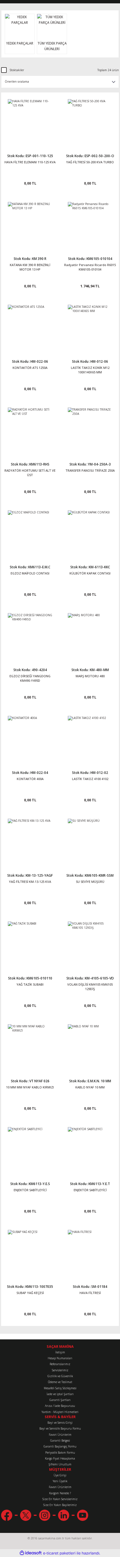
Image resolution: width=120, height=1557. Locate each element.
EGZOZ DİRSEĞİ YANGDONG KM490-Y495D (30, 678)
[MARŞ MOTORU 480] (90, 635)
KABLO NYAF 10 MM (90, 1087)
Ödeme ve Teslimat (60, 1382)
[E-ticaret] (59, 1553)
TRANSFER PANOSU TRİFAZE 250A (90, 470)
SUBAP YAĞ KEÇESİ (30, 1293)
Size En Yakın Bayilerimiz (60, 1505)
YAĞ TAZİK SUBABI (30, 984)
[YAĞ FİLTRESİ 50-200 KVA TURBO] (90, 121)
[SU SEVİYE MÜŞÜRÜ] (90, 841)
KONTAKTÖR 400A (30, 779)
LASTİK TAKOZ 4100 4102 (90, 779)
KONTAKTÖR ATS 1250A (30, 368)
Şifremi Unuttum (60, 1464)
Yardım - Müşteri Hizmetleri (60, 1412)
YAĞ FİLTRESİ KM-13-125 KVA (30, 881)
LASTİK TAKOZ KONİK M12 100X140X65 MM (90, 370)
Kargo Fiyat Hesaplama (60, 1458)
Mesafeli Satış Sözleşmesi (60, 1388)
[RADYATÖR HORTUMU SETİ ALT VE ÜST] (30, 430)
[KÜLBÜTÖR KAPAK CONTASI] (90, 533)
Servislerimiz (60, 1370)
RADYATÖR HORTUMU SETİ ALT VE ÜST (30, 472)
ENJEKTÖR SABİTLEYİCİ (30, 1190)
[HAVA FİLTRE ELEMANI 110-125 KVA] (30, 121)
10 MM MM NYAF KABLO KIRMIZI (30, 1087)
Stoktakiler (16, 70)
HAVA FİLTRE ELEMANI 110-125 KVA (30, 162)
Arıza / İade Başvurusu (60, 1406)
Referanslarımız (60, 1364)
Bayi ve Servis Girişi (60, 1423)
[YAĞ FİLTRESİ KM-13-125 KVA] (30, 841)
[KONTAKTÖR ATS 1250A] (30, 327)
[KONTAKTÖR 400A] (30, 738)
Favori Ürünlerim (60, 1435)
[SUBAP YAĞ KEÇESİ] (30, 1252)
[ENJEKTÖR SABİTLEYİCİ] (30, 1149)
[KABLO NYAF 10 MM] (90, 1047)
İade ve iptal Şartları (60, 1394)
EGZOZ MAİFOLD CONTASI (30, 573)
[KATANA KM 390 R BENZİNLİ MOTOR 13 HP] (30, 224)
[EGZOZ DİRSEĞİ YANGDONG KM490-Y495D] (30, 635)
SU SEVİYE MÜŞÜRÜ (90, 881)
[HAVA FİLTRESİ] (90, 1252)
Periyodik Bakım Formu (60, 1452)
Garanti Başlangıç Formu (60, 1446)
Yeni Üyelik (60, 1481)
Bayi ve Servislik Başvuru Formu (60, 1428)
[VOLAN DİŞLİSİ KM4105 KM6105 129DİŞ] (90, 944)
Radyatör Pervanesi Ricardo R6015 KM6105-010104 (90, 267)
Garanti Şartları (60, 1400)
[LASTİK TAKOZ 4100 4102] (90, 738)
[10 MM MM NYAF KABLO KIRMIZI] (30, 1047)
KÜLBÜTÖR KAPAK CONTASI (90, 573)
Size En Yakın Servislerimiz (60, 1499)
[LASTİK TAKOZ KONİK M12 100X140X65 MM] (90, 327)
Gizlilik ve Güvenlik (60, 1376)
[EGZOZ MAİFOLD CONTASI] (30, 533)
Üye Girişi (60, 1475)
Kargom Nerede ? (60, 1493)
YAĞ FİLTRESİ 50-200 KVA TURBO (90, 162)
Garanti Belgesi (60, 1440)
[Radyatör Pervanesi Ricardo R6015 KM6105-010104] (90, 224)
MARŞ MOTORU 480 (90, 676)
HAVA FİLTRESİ (90, 1293)
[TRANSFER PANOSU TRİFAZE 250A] (90, 430)
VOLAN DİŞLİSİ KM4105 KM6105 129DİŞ (90, 986)
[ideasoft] (31, 1553)
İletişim (60, 1352)
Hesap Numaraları (60, 1358)
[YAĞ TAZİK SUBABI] (30, 944)
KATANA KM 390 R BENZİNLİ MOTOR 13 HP (30, 267)
